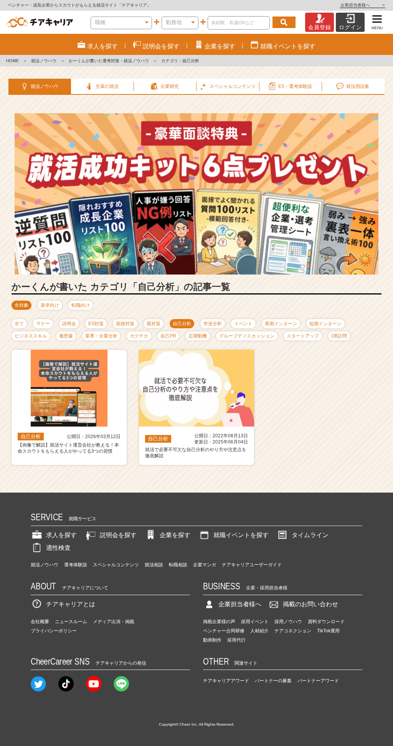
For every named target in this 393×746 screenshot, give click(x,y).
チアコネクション (292, 631)
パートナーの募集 (273, 680)
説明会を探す (118, 535)
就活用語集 (357, 86)
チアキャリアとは (70, 604)
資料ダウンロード (326, 621)
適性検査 (58, 547)
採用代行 (236, 640)
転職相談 (178, 564)
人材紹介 (259, 631)
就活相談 (154, 564)
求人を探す (61, 535)
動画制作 (212, 640)
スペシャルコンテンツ (116, 564)
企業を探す (175, 535)
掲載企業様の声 (219, 621)
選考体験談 (75, 564)
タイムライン (310, 535)
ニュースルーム (71, 621)
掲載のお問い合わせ (310, 604)
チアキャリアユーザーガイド (252, 564)
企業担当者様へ (362, 5)
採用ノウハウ (288, 621)
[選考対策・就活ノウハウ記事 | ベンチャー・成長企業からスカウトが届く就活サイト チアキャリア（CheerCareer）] (39, 22)
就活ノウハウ (43, 60)
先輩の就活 (107, 86)
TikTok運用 (328, 631)
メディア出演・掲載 (113, 621)
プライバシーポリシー (54, 631)
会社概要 (40, 621)
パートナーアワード (318, 680)
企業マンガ (204, 564)
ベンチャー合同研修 (223, 631)
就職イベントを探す (241, 535)
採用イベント (255, 621)
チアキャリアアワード (226, 680)
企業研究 (169, 86)
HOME (12, 60)
